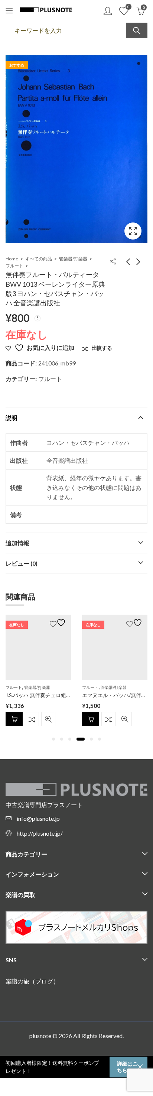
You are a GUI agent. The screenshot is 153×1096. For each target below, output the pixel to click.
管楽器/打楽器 (73, 258)
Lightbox (132, 231)
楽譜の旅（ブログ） (32, 981)
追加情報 (17, 542)
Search (136, 30)
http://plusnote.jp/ (40, 833)
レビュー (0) (22, 563)
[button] (53, 739)
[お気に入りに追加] (58, 623)
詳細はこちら (127, 1066)
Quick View (48, 719)
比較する (32, 719)
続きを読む (14, 719)
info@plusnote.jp (38, 818)
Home (12, 258)
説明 (11, 417)
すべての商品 (38, 258)
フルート (14, 266)
